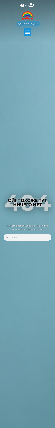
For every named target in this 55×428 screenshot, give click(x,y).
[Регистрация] (32, 5)
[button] (27, 32)
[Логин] (22, 5)
